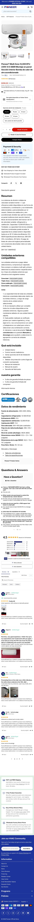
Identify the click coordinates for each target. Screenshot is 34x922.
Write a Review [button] (18, 562)
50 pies (15, 116)
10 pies (7, 112)
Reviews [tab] (4, 572)
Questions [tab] (15, 572)
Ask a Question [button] (18, 566)
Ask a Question (11, 480)
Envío (2, 85)
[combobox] (17, 11)
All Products (10, 16)
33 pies (7, 116)
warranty (8, 797)
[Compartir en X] (16, 183)
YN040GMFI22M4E (20, 283)
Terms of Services (24, 853)
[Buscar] (30, 11)
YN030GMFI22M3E (17, 281)
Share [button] (4, 624)
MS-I (6, 75)
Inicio (3, 16)
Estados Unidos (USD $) (11, 901)
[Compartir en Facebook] (11, 183)
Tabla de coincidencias (13, 453)
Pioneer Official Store (12, 919)
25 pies (23, 112)
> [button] (22, 759)
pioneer (5, 584)
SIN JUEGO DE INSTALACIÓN (13, 121)
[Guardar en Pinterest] (21, 183)
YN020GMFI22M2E (16, 278)
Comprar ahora (17, 139)
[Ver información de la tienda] (30, 99)
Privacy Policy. (5, 855)
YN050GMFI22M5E (17, 286)
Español (23, 901)
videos (17, 584)
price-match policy (19, 828)
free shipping (20, 784)
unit (11, 584)
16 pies (15, 112)
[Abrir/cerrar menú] (2, 7)
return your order (21, 812)
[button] (30, 624)
